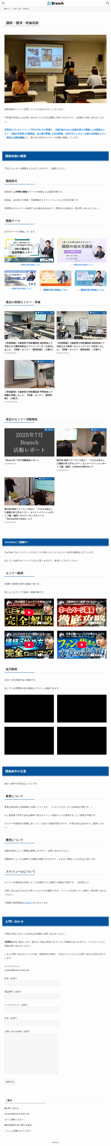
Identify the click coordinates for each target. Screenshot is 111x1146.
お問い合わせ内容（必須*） (17, 1031)
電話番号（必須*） (13, 992)
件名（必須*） (11, 1018)
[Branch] (55, 3)
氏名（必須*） (11, 978)
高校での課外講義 (15, 137)
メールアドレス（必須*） (16, 1005)
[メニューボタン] (3, 3)
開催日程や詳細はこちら (83, 265)
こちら (7, 1131)
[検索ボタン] (108, 3)
